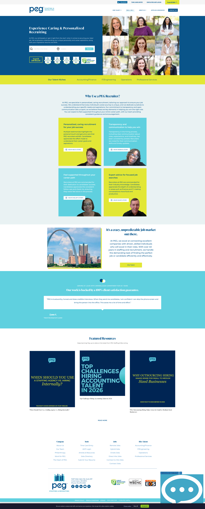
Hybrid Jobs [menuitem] (115, 449)
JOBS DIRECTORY (112, 500)
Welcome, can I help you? (169, 473)
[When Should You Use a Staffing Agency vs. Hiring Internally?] (52, 378)
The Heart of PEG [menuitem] (60, 460)
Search (89, 49)
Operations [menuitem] (143, 453)
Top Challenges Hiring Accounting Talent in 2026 (96, 398)
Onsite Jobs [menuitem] (115, 453)
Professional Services (147, 79)
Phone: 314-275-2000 (78, 483)
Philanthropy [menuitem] (60, 453)
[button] (121, 10)
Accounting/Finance (86, 79)
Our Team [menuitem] (60, 449)
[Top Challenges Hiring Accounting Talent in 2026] (102, 373)
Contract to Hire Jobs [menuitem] (115, 460)
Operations (126, 79)
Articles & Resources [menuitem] (87, 453)
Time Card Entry (137, 2)
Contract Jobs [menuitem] (115, 464)
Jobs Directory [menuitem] (87, 456)
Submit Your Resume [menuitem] (86, 460)
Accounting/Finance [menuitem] (143, 445)
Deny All (136, 506)
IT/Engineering (109, 79)
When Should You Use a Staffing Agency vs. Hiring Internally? (50, 410)
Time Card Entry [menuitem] (86, 445)
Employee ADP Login (154, 2)
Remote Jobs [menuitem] (115, 445)
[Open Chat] (181, 491)
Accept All (145, 506)
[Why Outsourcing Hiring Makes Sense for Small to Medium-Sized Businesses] (152, 378)
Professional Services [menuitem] (143, 456)
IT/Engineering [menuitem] (143, 449)
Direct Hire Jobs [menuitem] (115, 456)
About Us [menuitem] (60, 445)
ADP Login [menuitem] (86, 449)
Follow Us (123, 2)
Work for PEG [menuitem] (60, 456)
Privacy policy (127, 506)
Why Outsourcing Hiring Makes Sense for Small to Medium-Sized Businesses (151, 411)
